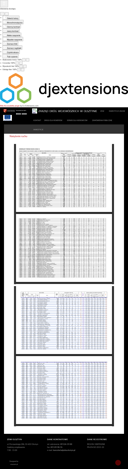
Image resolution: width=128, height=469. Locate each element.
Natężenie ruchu (18, 136)
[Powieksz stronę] (27, 59)
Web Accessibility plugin (10, 106)
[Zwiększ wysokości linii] (24, 66)
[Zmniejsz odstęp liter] (18, 69)
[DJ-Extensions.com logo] (64, 103)
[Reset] (2, 14)
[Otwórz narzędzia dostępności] (4, 3)
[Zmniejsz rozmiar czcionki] (17, 63)
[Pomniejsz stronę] (24, 59)
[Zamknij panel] (7, 14)
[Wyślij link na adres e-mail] (117, 140)
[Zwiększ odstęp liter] (22, 69)
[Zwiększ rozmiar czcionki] (20, 63)
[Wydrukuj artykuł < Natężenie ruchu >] (115, 140)
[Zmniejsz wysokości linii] (21, 66)
